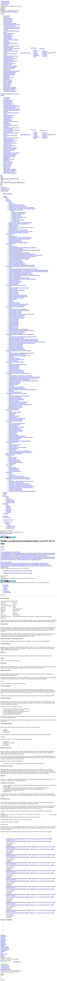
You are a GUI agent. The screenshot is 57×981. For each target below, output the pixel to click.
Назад (7, 198)
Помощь (3, 945)
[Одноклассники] (3, 537)
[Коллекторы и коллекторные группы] (12, 51)
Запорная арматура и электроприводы (18, 309)
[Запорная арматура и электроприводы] (12, 34)
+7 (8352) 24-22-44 (5, 1)
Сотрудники (3, 939)
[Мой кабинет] (1, 176)
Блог (2, 952)
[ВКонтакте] (1, 537)
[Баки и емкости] (12, 82)
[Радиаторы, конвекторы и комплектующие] (12, 61)
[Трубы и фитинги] (12, 20)
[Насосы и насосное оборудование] (12, 69)
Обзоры (2, 956)
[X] (7, 537)
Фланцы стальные (5, 563)
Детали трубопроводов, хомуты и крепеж (19, 287)
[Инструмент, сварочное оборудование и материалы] (12, 88)
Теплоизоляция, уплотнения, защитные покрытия (21, 375)
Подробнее (8, 845)
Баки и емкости (12, 467)
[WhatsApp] (11, 537)
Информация (4, 944)
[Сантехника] (12, 15)
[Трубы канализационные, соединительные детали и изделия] (12, 24)
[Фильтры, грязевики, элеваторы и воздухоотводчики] (12, 46)
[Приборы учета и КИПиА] (12, 66)
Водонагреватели (13, 236)
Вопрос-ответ (4, 954)
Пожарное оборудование (15, 444)
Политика (3, 942)
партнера (27, 795)
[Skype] (13, 537)
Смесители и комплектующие (19, 212)
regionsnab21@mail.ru (7, 533)
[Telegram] (15, 537)
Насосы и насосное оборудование (17, 423)
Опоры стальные (11, 565)
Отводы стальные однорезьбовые (17, 563)
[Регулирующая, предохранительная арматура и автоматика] (12, 40)
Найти (2, 974)
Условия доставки (5, 947)
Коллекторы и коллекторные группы (17, 364)
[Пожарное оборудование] (12, 72)
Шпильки (21, 565)
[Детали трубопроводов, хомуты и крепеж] (12, 29)
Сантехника (12, 203)
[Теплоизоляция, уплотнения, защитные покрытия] (12, 56)
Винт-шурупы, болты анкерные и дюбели (33, 565)
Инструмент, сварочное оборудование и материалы (21, 481)
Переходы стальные (29, 563)
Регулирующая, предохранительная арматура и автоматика (23, 336)
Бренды (2, 955)
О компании (3, 936)
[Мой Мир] (5, 537)
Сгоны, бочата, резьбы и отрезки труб (14, 564)
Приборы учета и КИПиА (15, 412)
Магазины (3, 941)
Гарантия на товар (5, 949)
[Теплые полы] (12, 85)
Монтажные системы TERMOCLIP (13, 554)
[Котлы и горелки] (12, 80)
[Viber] (9, 537)
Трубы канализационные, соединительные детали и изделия (23, 269)
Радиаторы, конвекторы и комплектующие (19, 395)
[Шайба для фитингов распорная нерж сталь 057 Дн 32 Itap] (17, 570)
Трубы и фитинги (13, 246)
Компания (8, 506)
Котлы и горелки (13, 457)
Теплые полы (12, 474)
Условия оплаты (4, 946)
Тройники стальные (39, 563)
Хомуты (17, 565)
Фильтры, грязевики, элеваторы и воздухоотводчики (21, 353)
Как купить (9, 498)
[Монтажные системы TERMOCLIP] (12, 75)
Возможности (4, 950)
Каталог (8, 199)
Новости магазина (6, 960)
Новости (3, 937)
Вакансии (3, 940)
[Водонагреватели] (12, 18)
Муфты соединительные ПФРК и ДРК (32, 564)
